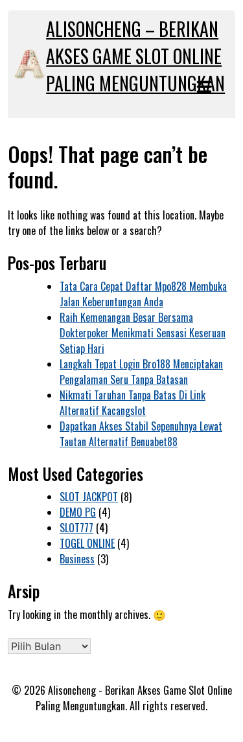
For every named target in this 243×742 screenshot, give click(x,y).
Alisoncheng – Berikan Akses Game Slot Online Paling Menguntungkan (135, 56)
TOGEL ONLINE (87, 543)
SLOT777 (76, 527)
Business (77, 559)
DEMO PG (78, 512)
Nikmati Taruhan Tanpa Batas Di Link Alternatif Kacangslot (132, 402)
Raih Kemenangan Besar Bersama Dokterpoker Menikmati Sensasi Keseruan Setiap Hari (143, 332)
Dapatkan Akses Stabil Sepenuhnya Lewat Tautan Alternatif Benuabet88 (141, 433)
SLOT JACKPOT (89, 496)
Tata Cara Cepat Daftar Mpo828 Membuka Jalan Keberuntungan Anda (143, 293)
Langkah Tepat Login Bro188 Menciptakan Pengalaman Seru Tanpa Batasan (141, 371)
